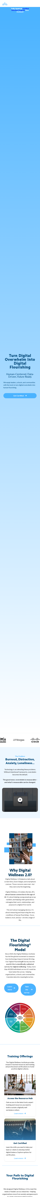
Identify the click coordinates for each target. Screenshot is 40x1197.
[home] (12, 3)
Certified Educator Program (20, 9)
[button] (36, 3)
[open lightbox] (20, 800)
